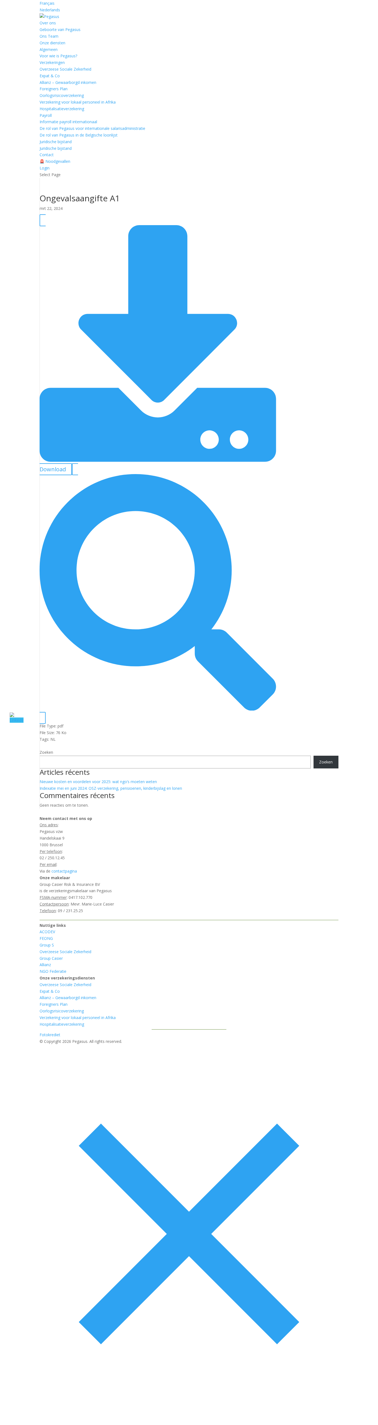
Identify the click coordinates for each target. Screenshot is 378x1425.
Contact (47, 154)
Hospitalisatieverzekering (62, 108)
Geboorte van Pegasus (60, 29)
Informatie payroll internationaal (68, 121)
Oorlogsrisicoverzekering (62, 95)
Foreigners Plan (54, 88)
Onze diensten (52, 42)
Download (53, 469)
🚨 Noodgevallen (55, 161)
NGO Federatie (53, 971)
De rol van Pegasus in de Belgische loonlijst (79, 135)
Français (47, 3)
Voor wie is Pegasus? (58, 55)
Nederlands (50, 9)
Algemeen (49, 49)
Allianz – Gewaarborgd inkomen (68, 82)
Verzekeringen (52, 62)
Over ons (48, 22)
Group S (47, 945)
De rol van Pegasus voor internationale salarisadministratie (92, 128)
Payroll (46, 115)
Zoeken (46, 752)
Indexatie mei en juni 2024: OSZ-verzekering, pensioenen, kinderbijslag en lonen (111, 788)
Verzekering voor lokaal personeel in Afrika (78, 102)
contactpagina (64, 871)
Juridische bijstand (56, 141)
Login (45, 168)
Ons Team (49, 36)
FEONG (46, 938)
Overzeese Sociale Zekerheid (65, 69)
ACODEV (47, 931)
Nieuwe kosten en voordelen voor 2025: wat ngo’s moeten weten (98, 781)
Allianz (45, 964)
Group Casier (51, 958)
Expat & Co (50, 75)
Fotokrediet (50, 1034)
